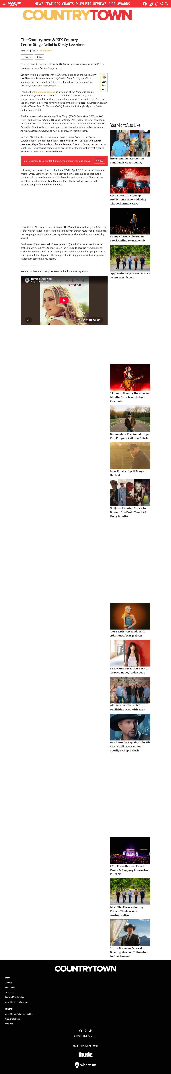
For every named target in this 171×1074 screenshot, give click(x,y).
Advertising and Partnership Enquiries (18, 1014)
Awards (123, 4)
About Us (8, 983)
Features (52, 4)
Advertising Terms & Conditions (16, 1002)
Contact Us (9, 1024)
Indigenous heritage (44, 91)
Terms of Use (9, 992)
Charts (68, 4)
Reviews (99, 4)
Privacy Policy (10, 987)
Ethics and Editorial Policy (14, 997)
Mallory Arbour (46, 50)
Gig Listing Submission (13, 1019)
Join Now (100, 160)
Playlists (83, 4)
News (39, 4)
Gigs (111, 4)
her (85, 271)
